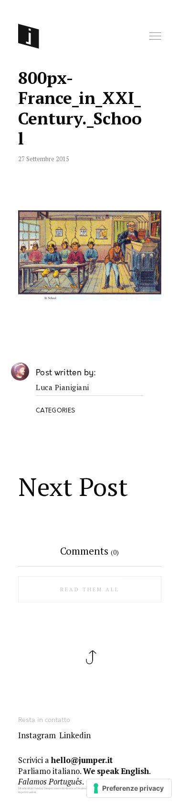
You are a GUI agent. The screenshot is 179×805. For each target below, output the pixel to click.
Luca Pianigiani (62, 387)
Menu (156, 36)
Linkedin (75, 735)
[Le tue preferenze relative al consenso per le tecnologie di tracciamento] (129, 788)
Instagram (37, 735)
